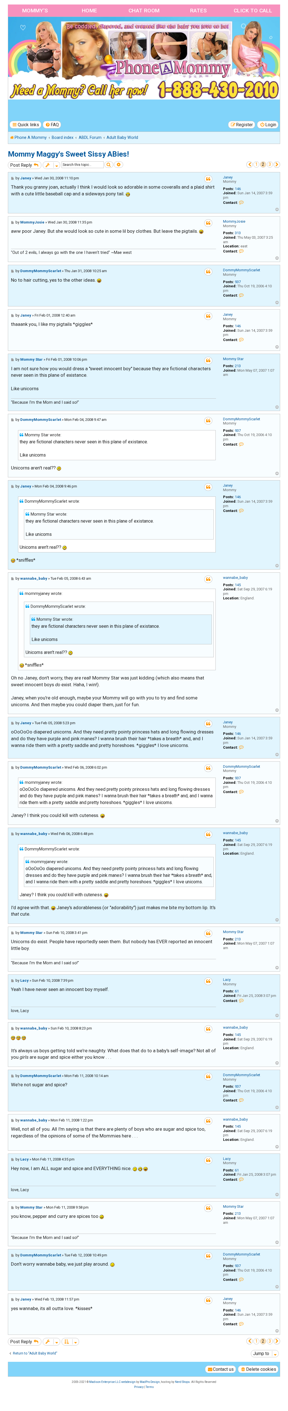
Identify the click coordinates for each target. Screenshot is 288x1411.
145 (238, 585)
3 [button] (270, 164)
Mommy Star (233, 359)
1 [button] (256, 164)
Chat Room (144, 10)
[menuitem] (52, 124)
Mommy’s (35, 10)
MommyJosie (234, 221)
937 (238, 282)
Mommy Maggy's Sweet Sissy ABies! (68, 154)
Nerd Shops (182, 1381)
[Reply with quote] (208, 179)
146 (238, 189)
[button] (249, 164)
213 (238, 366)
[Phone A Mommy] (40, 29)
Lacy (227, 979)
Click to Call (253, 10)
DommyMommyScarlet (241, 270)
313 (238, 233)
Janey (228, 177)
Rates (198, 10)
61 (237, 991)
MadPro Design (150, 1381)
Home (89, 10)
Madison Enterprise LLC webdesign (112, 1381)
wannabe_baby (235, 577)
